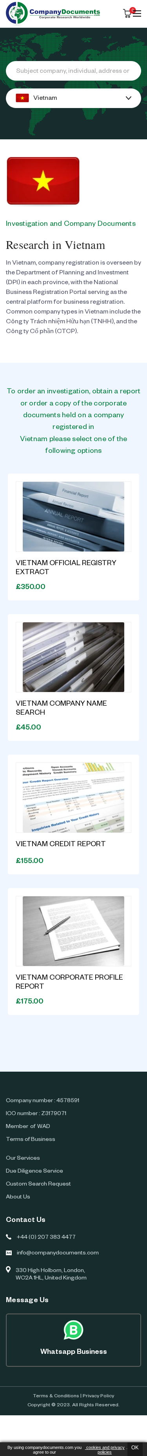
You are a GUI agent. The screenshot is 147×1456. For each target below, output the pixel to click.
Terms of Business (30, 1140)
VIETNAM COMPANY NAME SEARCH (61, 709)
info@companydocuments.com (58, 1254)
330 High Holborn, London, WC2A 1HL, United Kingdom (51, 1275)
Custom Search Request (38, 1185)
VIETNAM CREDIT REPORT (61, 845)
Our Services (23, 1159)
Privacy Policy (98, 1396)
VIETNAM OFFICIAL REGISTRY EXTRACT (66, 568)
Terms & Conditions (56, 1396)
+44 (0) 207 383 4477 (46, 1238)
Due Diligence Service (34, 1172)
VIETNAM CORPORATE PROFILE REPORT (69, 983)
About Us (18, 1198)
